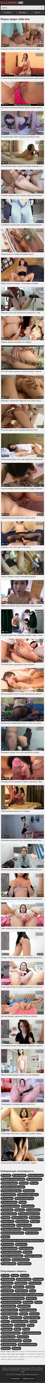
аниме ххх (35, 1218)
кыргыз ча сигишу (20, 1218)
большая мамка (9, 1306)
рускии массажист (32, 1318)
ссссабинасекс (34, 1210)
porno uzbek (8, 1210)
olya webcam (8, 1291)
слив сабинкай (20, 1175)
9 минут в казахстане (11, 1206)
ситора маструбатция (32, 1333)
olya (33, 1291)
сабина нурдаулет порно (30, 1214)
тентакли (7, 1175)
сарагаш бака (23, 1221)
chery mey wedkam (20, 1321)
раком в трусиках (10, 1214)
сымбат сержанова (29, 1310)
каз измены (30, 1191)
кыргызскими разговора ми (13, 1233)
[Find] (42, 7)
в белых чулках (9, 1337)
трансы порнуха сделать (29, 1194)
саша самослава (35, 1179)
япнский (25, 1183)
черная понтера (25, 1225)
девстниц (20, 1210)
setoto (16, 1275)
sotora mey (21, 1325)
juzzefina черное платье (12, 1341)
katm (5, 1318)
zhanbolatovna (9, 1279)
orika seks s (22, 1244)
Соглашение (15, 1378)
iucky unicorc (16, 1318)
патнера (7, 1260)
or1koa (6, 1275)
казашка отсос (25, 1264)
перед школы (28, 1206)
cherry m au (24, 1337)
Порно (8, 12)
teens (34, 1321)
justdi (27, 1329)
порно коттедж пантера (12, 1229)
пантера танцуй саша (25, 1198)
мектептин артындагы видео (14, 1187)
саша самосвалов (10, 1202)
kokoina (17, 1348)
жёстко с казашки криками (13, 1256)
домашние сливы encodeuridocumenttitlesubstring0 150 (23, 1241)
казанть (6, 1237)
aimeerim (35, 1314)
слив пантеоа (33, 1233)
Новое (23, 12)
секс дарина (8, 1198)
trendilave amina (24, 1279)
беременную (22, 1291)
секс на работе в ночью (12, 1302)
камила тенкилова (10, 1183)
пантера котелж (9, 1194)
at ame (35, 1183)
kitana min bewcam (10, 1310)
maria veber (8, 1325)
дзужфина (7, 1287)
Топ (38, 12)
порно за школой (36, 1175)
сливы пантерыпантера (12, 1252)
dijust (18, 1329)
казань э (36, 1221)
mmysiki (6, 1218)
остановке (39, 1279)
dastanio (7, 1348)
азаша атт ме (8, 1221)
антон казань (8, 1244)
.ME (12, 2)
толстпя (28, 1252)
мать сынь (19, 1287)
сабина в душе (9, 1225)
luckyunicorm (35, 1283)
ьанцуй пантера (9, 1264)
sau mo (6, 1321)
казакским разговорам (12, 1333)
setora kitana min (10, 1344)
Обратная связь (28, 1378)
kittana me (32, 1298)
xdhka (23, 1202)
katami (28, 1341)
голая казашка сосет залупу (14, 1298)
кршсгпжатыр (24, 1306)
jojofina (24, 1314)
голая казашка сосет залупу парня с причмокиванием (23, 1295)
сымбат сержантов (10, 1314)
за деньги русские (10, 1248)
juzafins (25, 1275)
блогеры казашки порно (12, 1191)
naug (31, 1325)
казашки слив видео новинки (14, 1179)
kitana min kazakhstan (28, 1344)
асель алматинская (22, 1260)
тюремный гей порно (33, 1229)
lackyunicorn (8, 1283)
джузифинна (21, 1283)
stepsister (29, 1302)
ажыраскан (8, 1329)
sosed (39, 1302)
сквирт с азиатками (34, 1256)
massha (31, 1287)
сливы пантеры (27, 1248)
